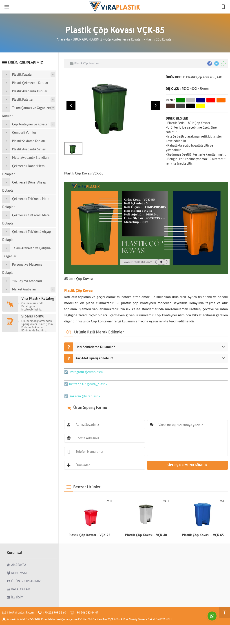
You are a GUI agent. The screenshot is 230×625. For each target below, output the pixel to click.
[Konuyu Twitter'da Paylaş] (216, 63)
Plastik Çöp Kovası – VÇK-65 (203, 535)
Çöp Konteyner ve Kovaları (124, 39)
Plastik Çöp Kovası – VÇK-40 (146, 535)
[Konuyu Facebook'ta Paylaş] (209, 63)
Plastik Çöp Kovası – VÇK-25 (89, 535)
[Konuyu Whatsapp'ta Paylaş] (223, 63)
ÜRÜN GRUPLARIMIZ (87, 39)
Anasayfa (63, 39)
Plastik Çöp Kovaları (160, 39)
